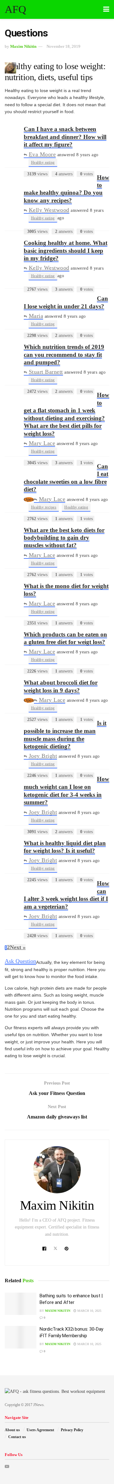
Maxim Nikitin (23, 46)
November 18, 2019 (63, 46)
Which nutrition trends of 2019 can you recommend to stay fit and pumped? (64, 355)
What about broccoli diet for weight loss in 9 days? (61, 686)
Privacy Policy (72, 1430)
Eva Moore (42, 154)
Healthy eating (43, 162)
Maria (36, 316)
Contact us (17, 1437)
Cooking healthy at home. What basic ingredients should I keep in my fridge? (65, 250)
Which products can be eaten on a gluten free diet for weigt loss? (65, 638)
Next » (18, 947)
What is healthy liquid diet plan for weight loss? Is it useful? (65, 847)
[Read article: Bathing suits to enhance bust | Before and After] (20, 1304)
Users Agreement (40, 1430)
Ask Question (20, 961)
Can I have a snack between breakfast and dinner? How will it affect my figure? (65, 137)
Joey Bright (43, 756)
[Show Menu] (106, 9)
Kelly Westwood (49, 210)
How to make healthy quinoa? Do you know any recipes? (66, 189)
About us (12, 1430)
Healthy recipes (44, 507)
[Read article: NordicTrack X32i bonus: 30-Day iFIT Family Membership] (20, 1337)
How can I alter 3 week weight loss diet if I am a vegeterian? (66, 895)
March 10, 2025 (88, 1310)
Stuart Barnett (46, 372)
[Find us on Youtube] (7, 1466)
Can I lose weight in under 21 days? (66, 302)
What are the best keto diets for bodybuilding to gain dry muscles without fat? (64, 538)
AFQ (15, 9)
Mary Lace (42, 443)
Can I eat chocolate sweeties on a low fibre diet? (66, 477)
